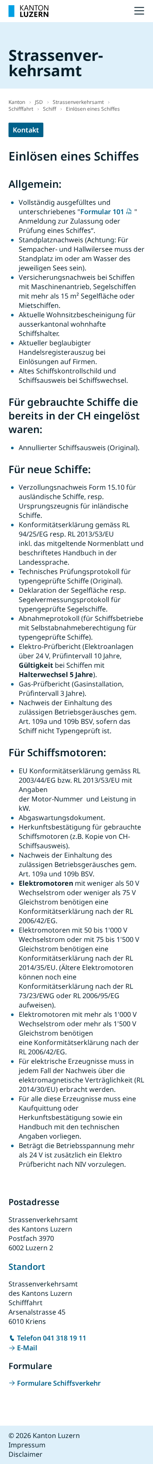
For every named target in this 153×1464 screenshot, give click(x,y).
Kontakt (26, 130)
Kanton (16, 102)
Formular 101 (102, 211)
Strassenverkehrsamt (78, 102)
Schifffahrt (20, 108)
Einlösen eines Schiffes (93, 108)
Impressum (26, 1445)
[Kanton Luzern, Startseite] (28, 11)
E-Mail (27, 1347)
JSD (39, 102)
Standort (26, 1266)
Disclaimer (25, 1454)
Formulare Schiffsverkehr (59, 1383)
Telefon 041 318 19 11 (51, 1338)
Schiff (49, 108)
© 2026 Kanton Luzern (44, 1435)
